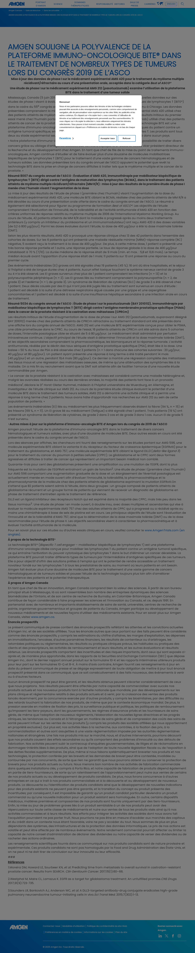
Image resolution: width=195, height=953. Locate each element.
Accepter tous (108, 138)
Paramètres (65, 138)
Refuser (127, 138)
